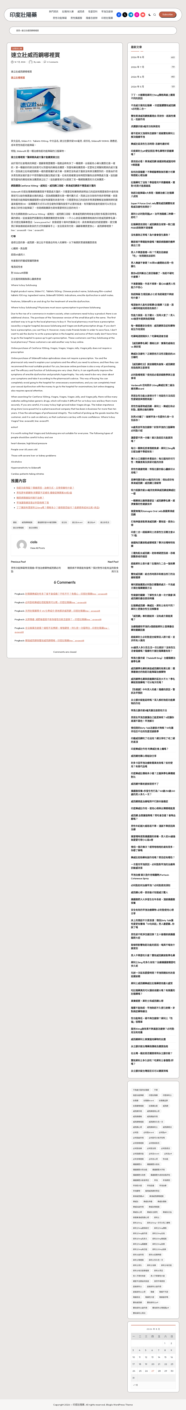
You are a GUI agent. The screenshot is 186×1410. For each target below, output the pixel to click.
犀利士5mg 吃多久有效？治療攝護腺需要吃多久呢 (153, 964)
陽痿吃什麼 (149, 1297)
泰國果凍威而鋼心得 (141, 1217)
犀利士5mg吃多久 (140, 1239)
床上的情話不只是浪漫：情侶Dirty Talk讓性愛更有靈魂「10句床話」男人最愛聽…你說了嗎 (152, 924)
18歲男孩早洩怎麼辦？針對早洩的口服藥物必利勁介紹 (153, 429)
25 (140, 1370)
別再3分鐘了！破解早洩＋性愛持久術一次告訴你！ (152, 418)
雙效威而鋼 (137, 1302)
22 (165, 1364)
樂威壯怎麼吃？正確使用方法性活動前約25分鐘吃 (153, 355)
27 (152, 1370)
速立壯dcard (77, 522)
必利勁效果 (137, 1148)
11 (140, 1357)
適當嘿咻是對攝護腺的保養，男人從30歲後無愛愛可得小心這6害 (153, 838)
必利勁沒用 (151, 1148)
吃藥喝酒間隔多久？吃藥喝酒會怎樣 (149, 336)
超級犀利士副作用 (154, 1286)
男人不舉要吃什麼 (158, 1276)
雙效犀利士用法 (139, 1313)
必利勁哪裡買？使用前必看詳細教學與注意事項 (153, 376)
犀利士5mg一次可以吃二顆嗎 (158, 1223)
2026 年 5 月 (137, 86)
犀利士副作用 (138, 1254)
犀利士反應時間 (155, 1254)
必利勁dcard (149, 1132)
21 (159, 1364)
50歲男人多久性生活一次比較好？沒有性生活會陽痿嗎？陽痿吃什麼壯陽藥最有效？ (153, 649)
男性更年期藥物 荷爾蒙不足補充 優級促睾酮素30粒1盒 (44, 492)
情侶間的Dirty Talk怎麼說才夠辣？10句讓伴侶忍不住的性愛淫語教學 (152, 729)
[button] (167, 14)
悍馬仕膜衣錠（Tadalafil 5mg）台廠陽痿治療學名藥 (153, 660)
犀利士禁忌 (158, 1270)
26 (146, 1370)
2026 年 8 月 (137, 57)
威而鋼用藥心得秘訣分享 (143, 755)
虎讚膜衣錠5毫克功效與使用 (145, 126)
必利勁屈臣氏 (154, 1143)
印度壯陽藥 (23, 15)
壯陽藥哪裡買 (138, 1106)
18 (140, 1364)
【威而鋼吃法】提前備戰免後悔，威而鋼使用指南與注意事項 (153, 366)
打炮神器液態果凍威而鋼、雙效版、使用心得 (153, 523)
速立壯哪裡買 (18, 77)
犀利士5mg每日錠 (140, 1249)
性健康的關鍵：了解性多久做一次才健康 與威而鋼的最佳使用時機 (153, 597)
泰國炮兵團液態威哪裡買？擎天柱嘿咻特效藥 (153, 544)
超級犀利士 (137, 1286)
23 (172, 1364)
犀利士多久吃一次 (156, 1260)
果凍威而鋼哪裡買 (156, 1196)
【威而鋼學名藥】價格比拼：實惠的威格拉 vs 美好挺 (153, 345)
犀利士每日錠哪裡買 (141, 1270)
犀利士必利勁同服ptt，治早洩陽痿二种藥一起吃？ (153, 215)
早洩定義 (150, 1185)
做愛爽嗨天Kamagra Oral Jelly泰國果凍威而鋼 (152, 513)
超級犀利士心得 (139, 1292)
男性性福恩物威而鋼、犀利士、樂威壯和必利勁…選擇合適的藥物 (153, 408)
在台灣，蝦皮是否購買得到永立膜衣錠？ (152, 1053)
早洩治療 (162, 1185)
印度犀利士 (167, 1095)
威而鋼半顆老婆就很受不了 (145, 783)
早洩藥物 (136, 1191)
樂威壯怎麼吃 (152, 1212)
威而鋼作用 (137, 1111)
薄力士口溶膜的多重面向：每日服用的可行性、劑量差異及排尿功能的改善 (153, 460)
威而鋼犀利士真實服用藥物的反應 (148, 1039)
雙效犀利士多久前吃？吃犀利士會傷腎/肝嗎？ (152, 1062)
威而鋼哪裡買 (27, 522)
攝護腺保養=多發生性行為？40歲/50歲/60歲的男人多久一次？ (153, 792)
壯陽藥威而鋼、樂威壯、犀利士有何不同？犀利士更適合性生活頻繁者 (153, 607)
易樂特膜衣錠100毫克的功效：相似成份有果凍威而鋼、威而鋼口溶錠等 (152, 481)
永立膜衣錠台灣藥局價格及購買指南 (149, 1046)
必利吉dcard (154, 1154)
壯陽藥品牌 (163, 1100)
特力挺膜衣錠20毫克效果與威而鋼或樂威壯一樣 (153, 492)
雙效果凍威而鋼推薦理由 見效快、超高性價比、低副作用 (153, 117)
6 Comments (52, 62)
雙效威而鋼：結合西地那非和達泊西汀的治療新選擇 (153, 576)
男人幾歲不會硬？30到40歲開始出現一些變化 (152, 264)
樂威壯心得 (137, 1212)
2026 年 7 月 (137, 67)
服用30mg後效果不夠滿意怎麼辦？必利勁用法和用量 (152, 1030)
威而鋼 (165, 1106)
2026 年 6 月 (137, 76)
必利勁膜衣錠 (138, 1154)
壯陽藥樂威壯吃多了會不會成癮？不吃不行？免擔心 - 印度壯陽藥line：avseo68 (66, 593)
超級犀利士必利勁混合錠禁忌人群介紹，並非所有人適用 (153, 639)
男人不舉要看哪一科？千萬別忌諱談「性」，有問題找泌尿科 (149, 254)
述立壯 (64, 522)
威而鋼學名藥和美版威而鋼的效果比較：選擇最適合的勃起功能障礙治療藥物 (153, 670)
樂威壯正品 (167, 1212)
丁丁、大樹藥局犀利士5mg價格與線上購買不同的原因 (153, 96)
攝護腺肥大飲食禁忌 (141, 1180)
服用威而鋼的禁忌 (152, 1191)
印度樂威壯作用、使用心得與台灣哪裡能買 (153, 808)
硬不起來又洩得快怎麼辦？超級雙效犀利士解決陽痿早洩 (153, 135)
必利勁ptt (163, 1132)
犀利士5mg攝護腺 (140, 1244)
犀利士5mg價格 (160, 1228)
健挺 (15, 522)
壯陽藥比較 (153, 1106)
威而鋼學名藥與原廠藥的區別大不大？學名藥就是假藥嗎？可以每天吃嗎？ (153, 680)
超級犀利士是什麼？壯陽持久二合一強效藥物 (153, 565)
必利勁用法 (165, 1148)
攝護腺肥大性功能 (140, 1169)
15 (165, 1357)
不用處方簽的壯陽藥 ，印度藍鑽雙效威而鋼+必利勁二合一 (153, 107)
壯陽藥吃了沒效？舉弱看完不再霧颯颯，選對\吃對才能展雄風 (153, 184)
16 (172, 1357)
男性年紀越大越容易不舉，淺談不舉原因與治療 (153, 827)
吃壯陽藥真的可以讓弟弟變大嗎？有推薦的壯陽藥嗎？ (153, 992)
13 (152, 1357)
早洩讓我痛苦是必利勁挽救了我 (32, 502)
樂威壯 (135, 1201)
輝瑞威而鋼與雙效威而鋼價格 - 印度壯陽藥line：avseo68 (54, 640)
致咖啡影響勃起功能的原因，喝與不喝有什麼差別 (153, 946)
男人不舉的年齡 (139, 1276)
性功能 (165, 1159)
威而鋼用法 (167, 1127)
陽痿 (152, 1292)
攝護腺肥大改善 (139, 1175)
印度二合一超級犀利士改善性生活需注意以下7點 (153, 534)
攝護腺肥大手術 (158, 1169)
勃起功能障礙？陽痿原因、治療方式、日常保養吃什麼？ (45, 487)
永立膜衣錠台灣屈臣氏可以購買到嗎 (149, 1070)
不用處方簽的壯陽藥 (141, 1090)
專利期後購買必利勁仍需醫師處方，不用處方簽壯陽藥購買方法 (153, 586)
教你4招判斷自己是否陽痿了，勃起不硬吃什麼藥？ (152, 275)
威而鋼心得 (137, 1127)
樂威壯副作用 (138, 1207)
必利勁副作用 (138, 1138)
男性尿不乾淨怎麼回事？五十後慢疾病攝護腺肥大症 (153, 936)
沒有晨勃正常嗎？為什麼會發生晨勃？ (150, 234)
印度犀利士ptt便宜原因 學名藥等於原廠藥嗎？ (152, 152)
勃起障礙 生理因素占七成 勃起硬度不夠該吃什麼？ (152, 296)
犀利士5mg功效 (158, 1233)
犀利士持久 (137, 1265)
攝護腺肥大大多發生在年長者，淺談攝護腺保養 (153, 901)
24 (133, 1370)
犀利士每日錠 (166, 1265)
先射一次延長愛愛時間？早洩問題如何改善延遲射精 (153, 974)
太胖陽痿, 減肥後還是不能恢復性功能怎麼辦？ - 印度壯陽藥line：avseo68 (63, 619)
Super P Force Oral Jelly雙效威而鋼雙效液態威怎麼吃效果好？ (153, 205)
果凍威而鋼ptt (138, 1196)
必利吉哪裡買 (138, 1159)
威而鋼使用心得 (153, 1111)
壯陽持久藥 (17, 48)
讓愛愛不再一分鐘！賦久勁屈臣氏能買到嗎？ (152, 439)
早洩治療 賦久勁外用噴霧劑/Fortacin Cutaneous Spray (150, 876)
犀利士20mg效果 (159, 1249)
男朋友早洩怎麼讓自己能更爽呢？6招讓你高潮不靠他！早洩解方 (152, 719)
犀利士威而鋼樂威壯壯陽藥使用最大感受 (152, 983)
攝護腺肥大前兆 (153, 1164)
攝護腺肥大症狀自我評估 (160, 1175)
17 (133, 1364)
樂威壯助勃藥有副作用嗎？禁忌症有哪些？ (153, 857)
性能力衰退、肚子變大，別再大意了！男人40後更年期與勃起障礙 (153, 317)
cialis (33, 542)
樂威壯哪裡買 (154, 1207)
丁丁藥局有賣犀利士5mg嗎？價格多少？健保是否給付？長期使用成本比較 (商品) (58, 507)
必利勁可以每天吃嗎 (157, 1138)
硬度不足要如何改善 (141, 1281)
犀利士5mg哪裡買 (159, 1239)
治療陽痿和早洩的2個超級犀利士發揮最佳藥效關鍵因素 (152, 628)
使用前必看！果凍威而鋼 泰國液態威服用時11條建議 (153, 163)
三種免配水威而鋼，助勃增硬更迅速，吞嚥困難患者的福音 (153, 555)
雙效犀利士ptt (152, 1302)
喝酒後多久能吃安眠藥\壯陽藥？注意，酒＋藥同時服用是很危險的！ (152, 306)
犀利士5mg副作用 (140, 1233)
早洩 (156, 1180)
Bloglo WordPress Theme (119, 1404)
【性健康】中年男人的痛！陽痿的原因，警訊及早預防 (153, 691)
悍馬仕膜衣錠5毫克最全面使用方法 (149, 710)
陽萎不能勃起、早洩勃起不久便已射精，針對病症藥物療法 (153, 1009)
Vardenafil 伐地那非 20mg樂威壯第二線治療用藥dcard (153, 387)
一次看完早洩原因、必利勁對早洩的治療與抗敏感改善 (153, 866)
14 (159, 1357)
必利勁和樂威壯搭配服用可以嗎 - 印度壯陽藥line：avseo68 (55, 602)
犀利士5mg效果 (158, 1244)
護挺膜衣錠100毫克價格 (47, 522)
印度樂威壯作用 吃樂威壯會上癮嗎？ (150, 748)
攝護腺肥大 (137, 1164)
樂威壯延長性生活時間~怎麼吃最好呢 (150, 143)
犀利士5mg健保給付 (141, 1228)
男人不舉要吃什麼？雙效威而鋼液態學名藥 (153, 955)
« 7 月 (135, 1385)
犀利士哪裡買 (138, 1260)
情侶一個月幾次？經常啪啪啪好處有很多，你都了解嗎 (153, 848)
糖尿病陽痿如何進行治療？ (30, 497)
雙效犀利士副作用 (140, 1308)
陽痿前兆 (136, 1297)
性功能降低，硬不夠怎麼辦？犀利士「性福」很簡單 (152, 1020)
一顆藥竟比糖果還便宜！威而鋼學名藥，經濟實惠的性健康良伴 (153, 502)
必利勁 (135, 1132)
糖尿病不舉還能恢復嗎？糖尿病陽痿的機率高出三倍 (153, 243)
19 (146, 1364)
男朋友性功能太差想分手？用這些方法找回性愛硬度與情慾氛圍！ (153, 397)
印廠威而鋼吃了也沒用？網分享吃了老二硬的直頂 (153, 740)
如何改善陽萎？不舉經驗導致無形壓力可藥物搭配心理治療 (153, 173)
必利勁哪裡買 (138, 1143)
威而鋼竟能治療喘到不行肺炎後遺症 (149, 801)
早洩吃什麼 (137, 1185)
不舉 (156, 1090)
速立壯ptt (91, 522)
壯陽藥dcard (149, 1100)
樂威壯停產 (148, 1201)
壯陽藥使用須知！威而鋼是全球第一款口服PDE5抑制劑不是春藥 (153, 226)
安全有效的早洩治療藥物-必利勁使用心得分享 (152, 911)
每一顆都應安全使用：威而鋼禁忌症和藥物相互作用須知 (153, 327)
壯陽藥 (135, 1100)
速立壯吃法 (104, 522)
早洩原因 (166, 1180)
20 (152, 1364)
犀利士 (156, 1217)
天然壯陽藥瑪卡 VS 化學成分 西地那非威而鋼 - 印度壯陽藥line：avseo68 (62, 610)
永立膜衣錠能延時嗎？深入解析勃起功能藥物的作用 (153, 701)
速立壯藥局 (33, 528)
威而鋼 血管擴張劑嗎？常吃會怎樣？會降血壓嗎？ (153, 817)
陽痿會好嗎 (163, 1297)
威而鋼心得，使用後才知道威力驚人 (149, 892)
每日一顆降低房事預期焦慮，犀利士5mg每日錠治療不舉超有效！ (153, 450)
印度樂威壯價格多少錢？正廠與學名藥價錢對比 (153, 775)
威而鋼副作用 (152, 1116)
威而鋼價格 (137, 1116)
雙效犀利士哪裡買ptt (160, 1308)
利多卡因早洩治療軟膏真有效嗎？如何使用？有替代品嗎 (152, 764)
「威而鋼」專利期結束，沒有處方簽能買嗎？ (152, 618)
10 (133, 1357)
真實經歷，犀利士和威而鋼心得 (147, 1000)
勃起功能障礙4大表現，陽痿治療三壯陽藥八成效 (152, 194)
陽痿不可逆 (163, 1292)
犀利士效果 (151, 1265)
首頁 (18, 30)
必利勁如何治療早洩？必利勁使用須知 (150, 885)
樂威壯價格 (162, 1201)
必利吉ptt (168, 1154)
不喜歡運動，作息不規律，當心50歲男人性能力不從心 (153, 285)
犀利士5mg (137, 1223)
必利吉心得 (153, 1159)
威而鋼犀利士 (152, 1127)
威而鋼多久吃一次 (156, 1122)
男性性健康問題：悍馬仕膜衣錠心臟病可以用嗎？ (153, 471)
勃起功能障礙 (138, 1095)
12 (146, 1357)
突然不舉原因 (159, 1281)
